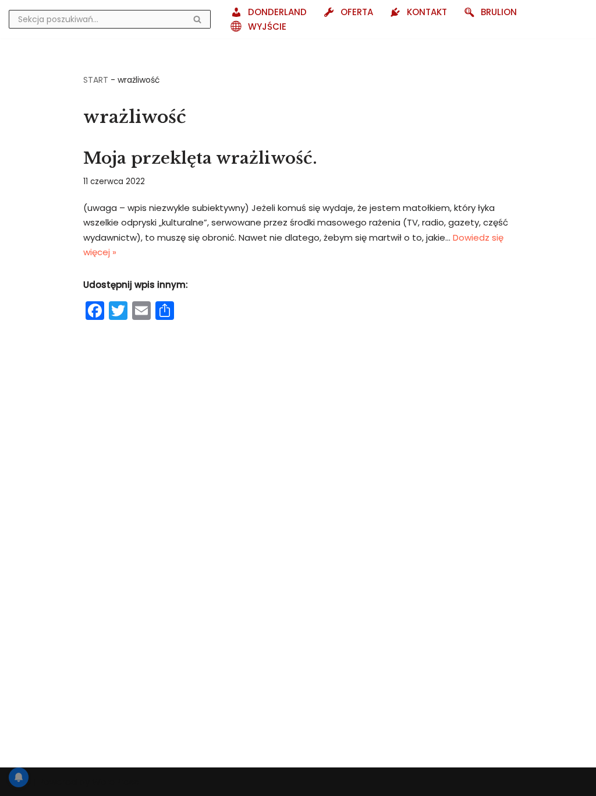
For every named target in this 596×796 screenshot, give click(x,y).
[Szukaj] (198, 19)
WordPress (115, 782)
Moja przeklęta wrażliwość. (200, 158)
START (95, 80)
